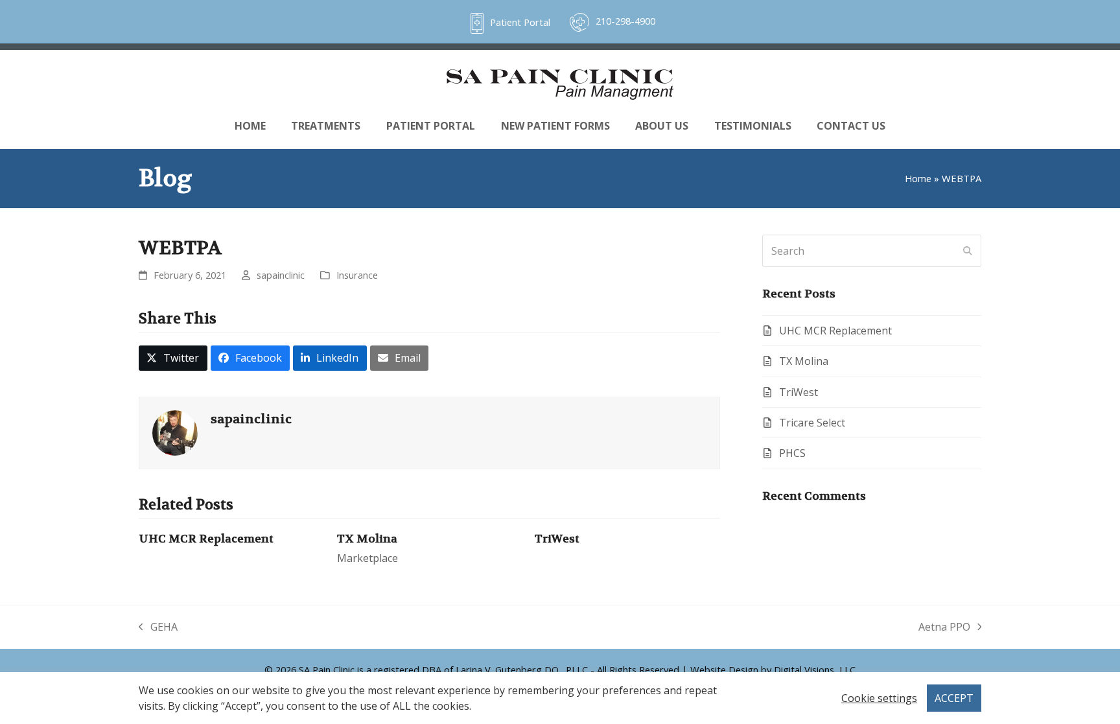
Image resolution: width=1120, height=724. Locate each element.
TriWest (557, 538)
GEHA (158, 627)
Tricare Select (812, 422)
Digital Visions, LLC (815, 669)
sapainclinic (281, 274)
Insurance (357, 274)
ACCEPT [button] (954, 698)
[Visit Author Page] (175, 432)
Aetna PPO (944, 627)
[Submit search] (967, 250)
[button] (173, 358)
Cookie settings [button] (879, 698)
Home (918, 178)
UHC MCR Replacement (206, 538)
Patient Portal (520, 22)
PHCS (792, 453)
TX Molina (367, 538)
